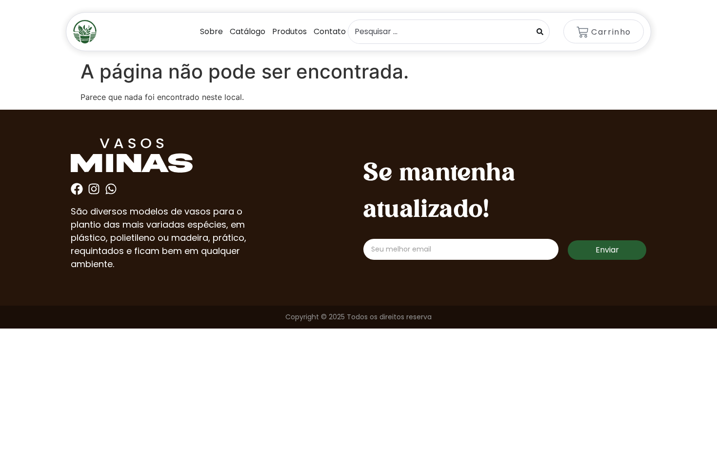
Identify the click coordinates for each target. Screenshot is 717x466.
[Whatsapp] (111, 189)
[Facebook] (77, 189)
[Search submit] (540, 31)
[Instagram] (94, 189)
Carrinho (611, 32)
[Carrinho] (582, 32)
